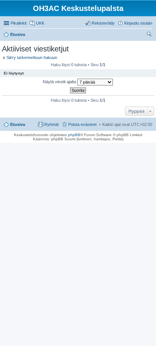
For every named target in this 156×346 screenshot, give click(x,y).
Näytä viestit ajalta (60, 81)
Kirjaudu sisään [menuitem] (138, 23)
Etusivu (17, 124)
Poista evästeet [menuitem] (82, 124)
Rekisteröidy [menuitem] (103, 23)
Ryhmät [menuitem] (51, 124)
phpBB (74, 135)
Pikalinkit (19, 23)
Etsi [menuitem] (150, 35)
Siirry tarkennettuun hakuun (31, 57)
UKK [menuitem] (40, 23)
